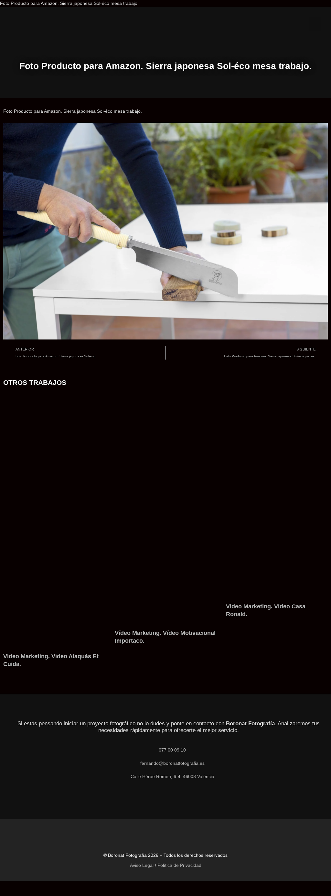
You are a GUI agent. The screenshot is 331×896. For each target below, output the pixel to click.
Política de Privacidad (179, 865)
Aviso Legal (142, 865)
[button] (315, 24)
